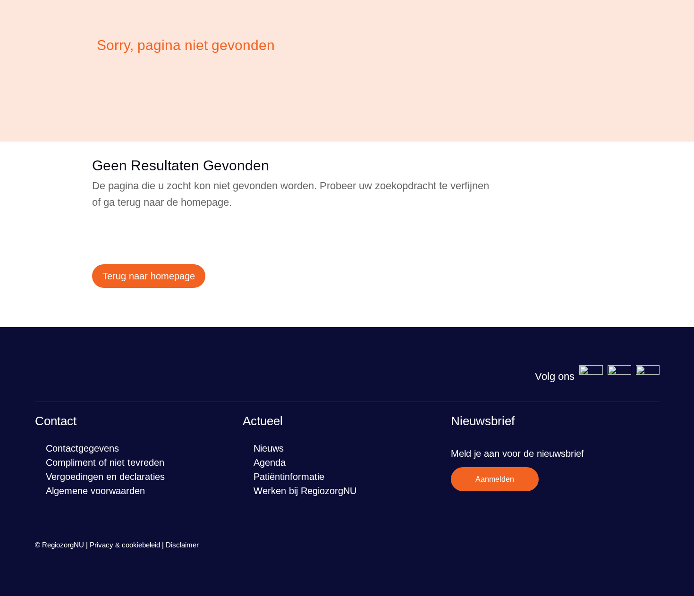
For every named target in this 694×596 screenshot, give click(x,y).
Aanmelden (494, 479)
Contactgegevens (82, 448)
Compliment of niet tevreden (105, 462)
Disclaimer (182, 545)
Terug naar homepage (148, 276)
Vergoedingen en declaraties (105, 476)
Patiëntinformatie (289, 476)
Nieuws (269, 448)
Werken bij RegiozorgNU (305, 491)
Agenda (270, 462)
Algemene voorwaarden (95, 491)
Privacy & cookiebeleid (125, 545)
